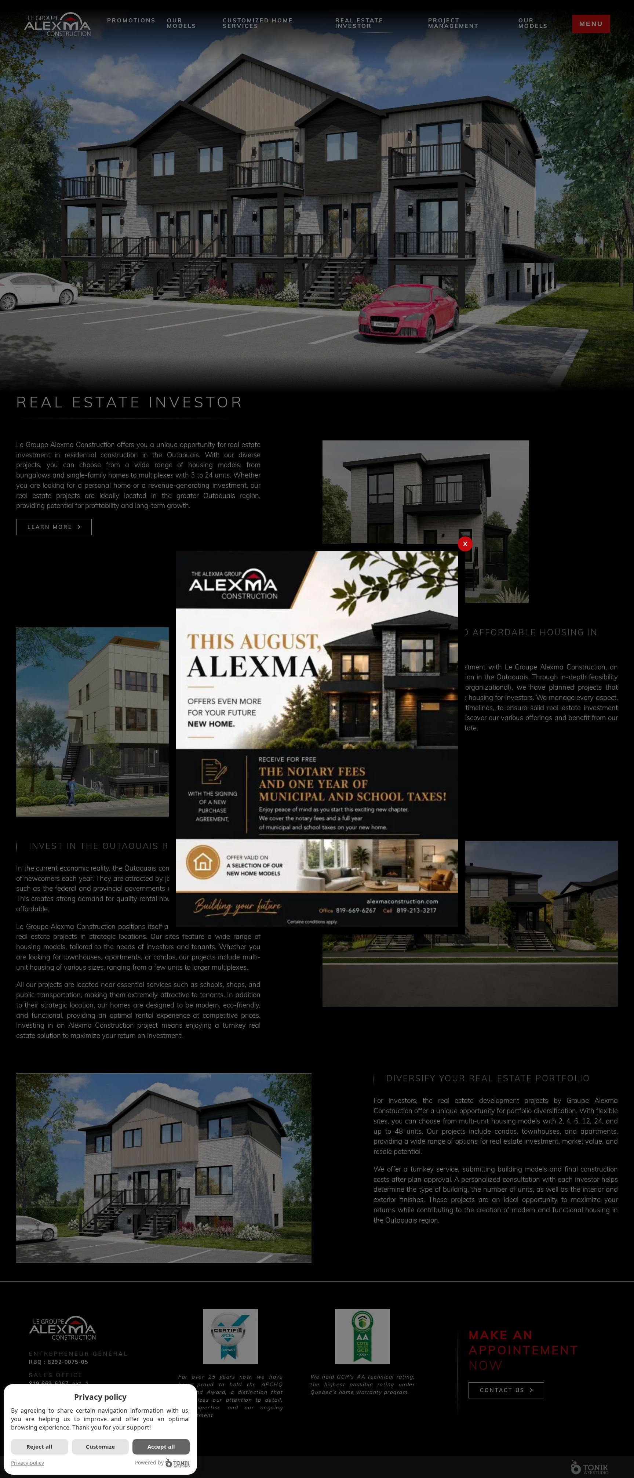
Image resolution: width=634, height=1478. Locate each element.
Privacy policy (27, 1462)
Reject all (39, 1446)
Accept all (161, 1446)
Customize (100, 1446)
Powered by (149, 1462)
